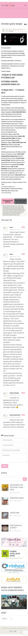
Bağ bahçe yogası (17, 498)
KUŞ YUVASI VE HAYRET (16, 526)
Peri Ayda (7, 140)
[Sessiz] (24, 608)
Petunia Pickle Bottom (11, 136)
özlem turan (8, 208)
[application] (14, 602)
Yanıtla (23, 227)
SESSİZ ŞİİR (14, 513)
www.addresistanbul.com (8, 186)
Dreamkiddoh (15, 164)
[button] (13, 601)
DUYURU (11, 31)
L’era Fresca (11, 211)
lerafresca (20, 211)
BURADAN (22, 64)
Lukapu (9, 142)
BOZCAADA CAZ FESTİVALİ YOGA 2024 (16, 487)
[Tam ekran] (26, 608)
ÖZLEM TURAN (7, 114)
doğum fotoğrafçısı (9, 209)
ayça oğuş (18, 207)
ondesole (8, 212)
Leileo (14, 134)
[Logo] (9, 5)
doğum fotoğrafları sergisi (19, 209)
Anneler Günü (14, 205)
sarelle (11, 213)
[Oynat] (2, 608)
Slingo (10, 134)
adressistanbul (7, 205)
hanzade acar (6, 211)
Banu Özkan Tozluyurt (12, 144)
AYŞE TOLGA (12, 207)
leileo (16, 211)
